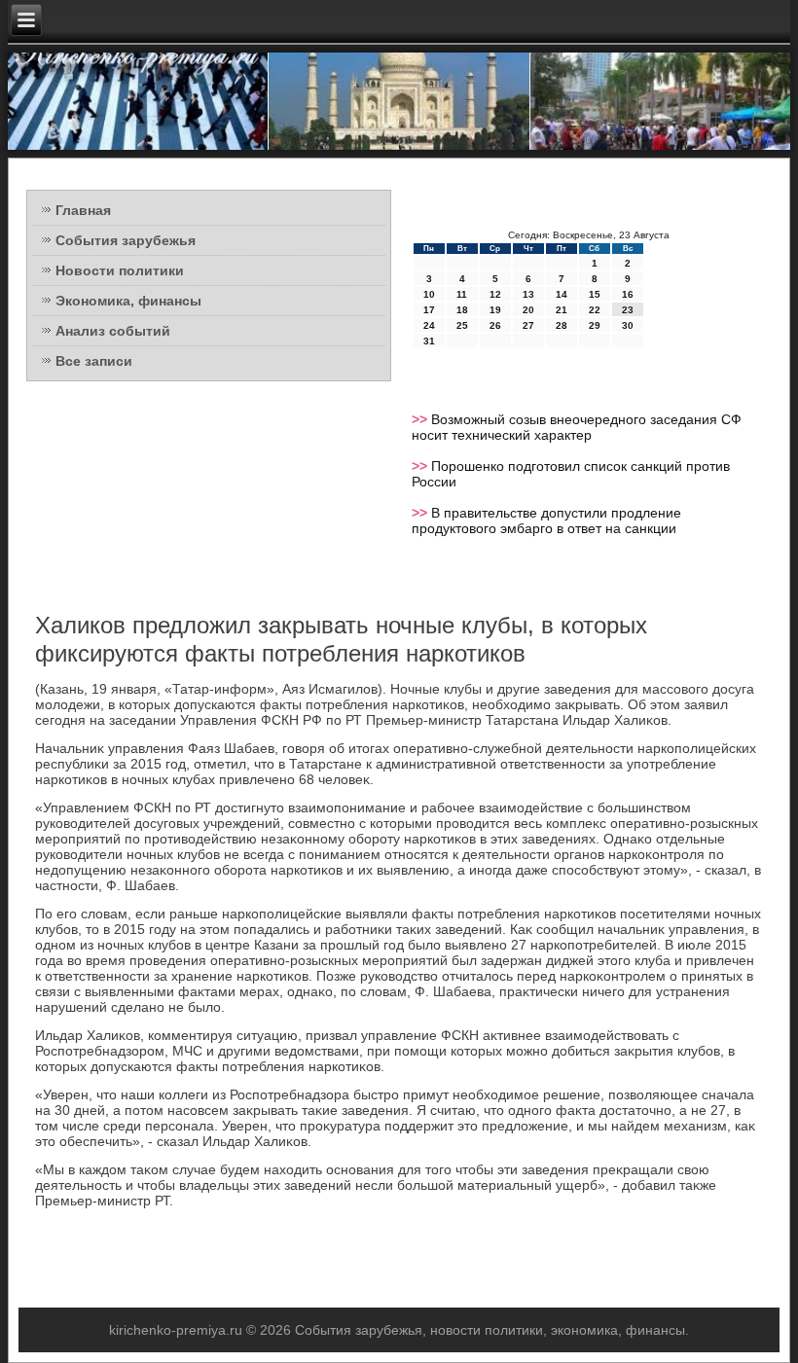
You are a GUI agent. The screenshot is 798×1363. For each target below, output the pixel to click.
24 (429, 325)
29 (594, 325)
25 (462, 325)
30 (628, 325)
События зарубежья (125, 240)
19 (495, 310)
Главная (83, 210)
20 (528, 310)
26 (495, 325)
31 (429, 341)
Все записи (93, 361)
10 (429, 294)
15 (594, 294)
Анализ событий (112, 331)
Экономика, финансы (128, 300)
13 (528, 294)
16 (628, 294)
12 (495, 294)
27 (528, 325)
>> (421, 419)
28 (561, 325)
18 (462, 310)
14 (561, 294)
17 (429, 310)
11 (461, 294)
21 (561, 310)
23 (628, 310)
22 (594, 310)
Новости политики (119, 270)
